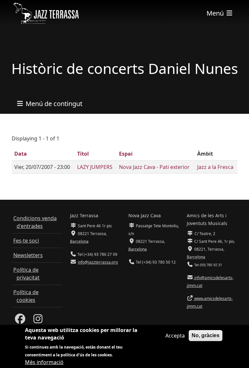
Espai (126, 153)
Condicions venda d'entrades (35, 222)
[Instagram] (37, 320)
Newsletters (28, 255)
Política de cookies (26, 296)
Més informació (44, 362)
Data (20, 153)
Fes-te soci (26, 240)
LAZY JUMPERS (95, 167)
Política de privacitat (26, 273)
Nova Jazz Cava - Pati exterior (154, 167)
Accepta (175, 335)
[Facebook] (20, 320)
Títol (83, 153)
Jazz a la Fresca (215, 167)
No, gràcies (205, 335)
